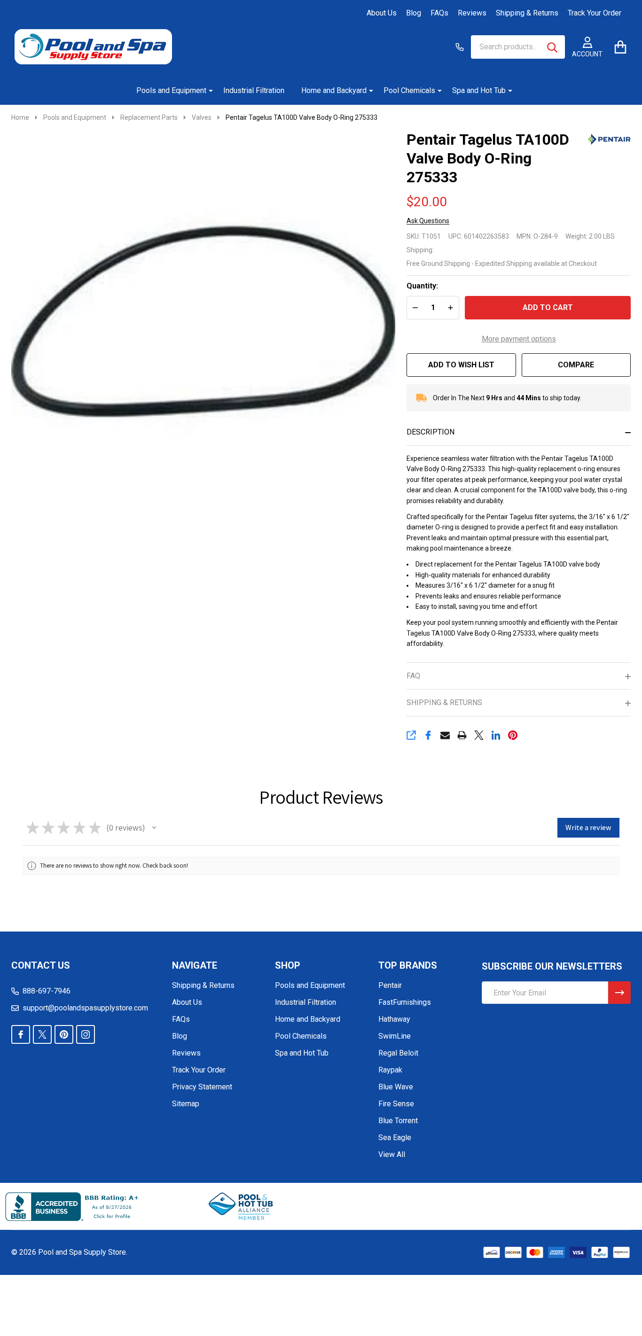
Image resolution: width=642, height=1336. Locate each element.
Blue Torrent (398, 1120)
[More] (207, 91)
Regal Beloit (398, 1053)
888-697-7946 (46, 990)
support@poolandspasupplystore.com (85, 1007)
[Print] (462, 735)
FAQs (439, 12)
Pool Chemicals (409, 90)
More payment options (519, 338)
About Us (382, 12)
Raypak (390, 1069)
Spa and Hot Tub (479, 90)
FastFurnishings (404, 1002)
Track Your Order (594, 12)
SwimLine (394, 1036)
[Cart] (620, 46)
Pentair (390, 985)
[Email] (445, 735)
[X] (479, 735)
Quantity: (422, 285)
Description (430, 431)
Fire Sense (396, 1103)
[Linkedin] (496, 735)
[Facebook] (428, 735)
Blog (413, 12)
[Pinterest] (512, 735)
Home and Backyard (334, 90)
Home (20, 117)
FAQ (413, 675)
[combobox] (518, 47)
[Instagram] (85, 1034)
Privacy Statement (202, 1086)
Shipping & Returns (527, 12)
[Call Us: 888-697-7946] (459, 47)
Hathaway (394, 1019)
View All (391, 1154)
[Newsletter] (619, 992)
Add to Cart (548, 307)
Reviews (472, 12)
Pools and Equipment (171, 90)
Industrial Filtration (253, 90)
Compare (576, 364)
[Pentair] (609, 138)
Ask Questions (428, 220)
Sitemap (185, 1103)
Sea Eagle (394, 1137)
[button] (154, 827)
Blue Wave (395, 1086)
